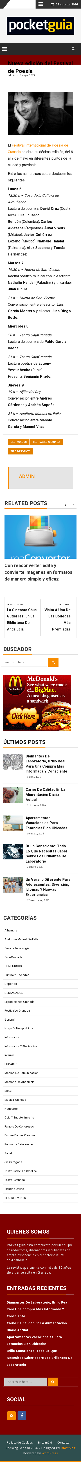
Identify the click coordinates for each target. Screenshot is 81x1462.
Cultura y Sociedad (16, 975)
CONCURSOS (13, 966)
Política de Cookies (20, 1442)
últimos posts (24, 742)
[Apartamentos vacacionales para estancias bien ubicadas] (13, 823)
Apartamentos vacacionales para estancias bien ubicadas (46, 823)
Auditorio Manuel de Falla (21, 939)
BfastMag (68, 1448)
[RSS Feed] (11, 1415)
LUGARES (11, 1064)
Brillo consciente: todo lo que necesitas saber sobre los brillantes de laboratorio (47, 853)
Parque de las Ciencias (19, 1135)
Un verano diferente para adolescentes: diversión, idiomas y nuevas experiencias (48, 887)
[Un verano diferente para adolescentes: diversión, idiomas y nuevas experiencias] (13, 885)
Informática (12, 1037)
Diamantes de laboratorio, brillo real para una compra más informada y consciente (46, 763)
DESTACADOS (19, 442)
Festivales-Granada (46, 442)
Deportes (10, 983)
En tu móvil (45, 1442)
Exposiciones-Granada (19, 1001)
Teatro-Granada (14, 1180)
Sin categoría (13, 1162)
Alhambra (10, 930)
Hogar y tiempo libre (18, 1028)
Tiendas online (14, 1189)
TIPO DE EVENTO (21, 451)
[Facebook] (22, 1415)
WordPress (50, 1453)
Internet (9, 1055)
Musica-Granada (15, 1099)
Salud (8, 1153)
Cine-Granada (13, 957)
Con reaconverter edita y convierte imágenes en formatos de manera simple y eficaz (38, 572)
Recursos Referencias (19, 1144)
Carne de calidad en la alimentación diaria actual (45, 794)
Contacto (63, 1442)
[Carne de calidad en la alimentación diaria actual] (13, 795)
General (9, 1019)
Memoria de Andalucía (19, 1082)
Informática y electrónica (20, 1046)
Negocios (11, 1108)
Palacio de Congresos (19, 1126)
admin (12, 75)
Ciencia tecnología (16, 948)
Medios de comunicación (21, 1073)
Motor (8, 1090)
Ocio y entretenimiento (19, 1117)
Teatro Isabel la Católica (20, 1171)
